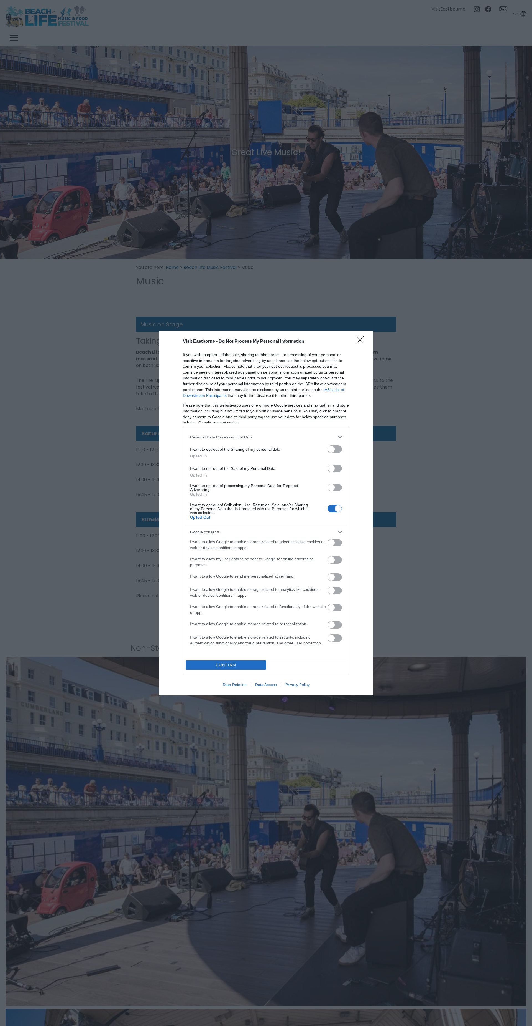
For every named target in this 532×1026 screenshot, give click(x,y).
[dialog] (266, 513)
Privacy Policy (297, 684)
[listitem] (266, 437)
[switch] (335, 449)
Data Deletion (235, 684)
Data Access (266, 684)
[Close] (362, 341)
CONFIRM (226, 665)
